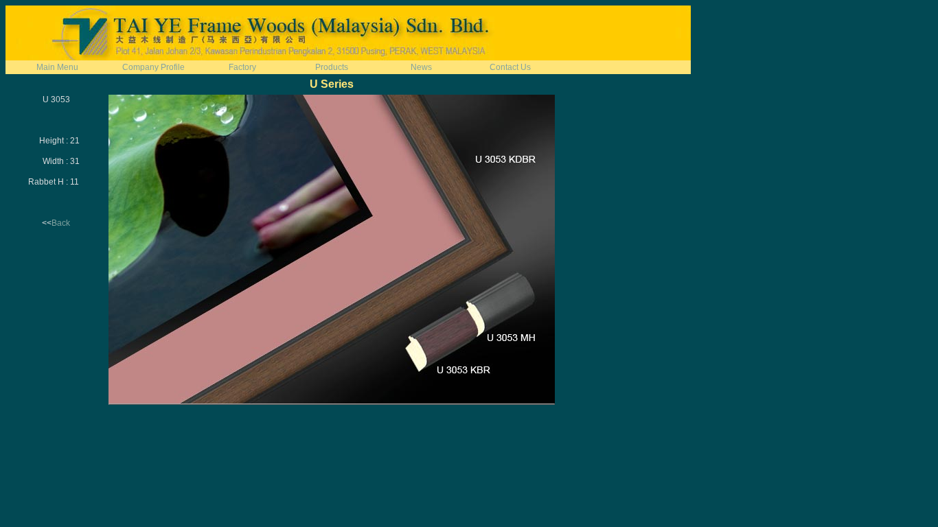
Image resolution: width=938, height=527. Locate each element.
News (421, 67)
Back (61, 223)
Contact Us (510, 67)
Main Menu (57, 67)
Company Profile (153, 67)
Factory (242, 67)
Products (331, 67)
